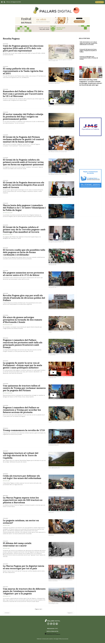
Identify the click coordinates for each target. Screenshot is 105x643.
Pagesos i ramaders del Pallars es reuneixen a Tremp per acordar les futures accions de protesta (22, 410)
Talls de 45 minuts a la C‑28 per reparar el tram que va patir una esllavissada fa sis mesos (88, 43)
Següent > (70, 613)
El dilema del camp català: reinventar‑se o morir (17, 544)
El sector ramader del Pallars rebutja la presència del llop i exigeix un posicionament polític (23, 116)
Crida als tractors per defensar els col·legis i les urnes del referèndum (22, 477)
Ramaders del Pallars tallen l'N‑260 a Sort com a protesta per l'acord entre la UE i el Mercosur (23, 94)
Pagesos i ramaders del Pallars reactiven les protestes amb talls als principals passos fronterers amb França (22, 344)
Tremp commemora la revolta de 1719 (24, 430)
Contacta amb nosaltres (47, 638)
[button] (99, 2)
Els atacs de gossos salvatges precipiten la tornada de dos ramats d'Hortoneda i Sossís (22, 319)
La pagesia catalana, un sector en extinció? (21, 521)
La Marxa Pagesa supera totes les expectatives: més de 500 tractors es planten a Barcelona (22, 500)
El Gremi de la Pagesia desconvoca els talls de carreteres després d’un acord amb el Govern (23, 185)
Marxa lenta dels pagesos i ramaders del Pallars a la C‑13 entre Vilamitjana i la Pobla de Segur (24, 207)
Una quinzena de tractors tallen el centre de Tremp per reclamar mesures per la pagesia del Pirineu (24, 388)
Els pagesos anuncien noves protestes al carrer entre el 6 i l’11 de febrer (23, 273)
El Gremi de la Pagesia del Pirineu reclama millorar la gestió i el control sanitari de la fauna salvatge (23, 139)
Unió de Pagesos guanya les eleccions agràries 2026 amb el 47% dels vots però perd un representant (23, 48)
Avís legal (56, 638)
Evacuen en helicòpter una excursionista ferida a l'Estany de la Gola (89, 58)
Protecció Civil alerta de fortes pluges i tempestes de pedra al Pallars (88, 51)
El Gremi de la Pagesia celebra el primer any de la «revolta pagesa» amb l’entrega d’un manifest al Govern (24, 229)
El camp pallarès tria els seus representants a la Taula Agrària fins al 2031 (23, 71)
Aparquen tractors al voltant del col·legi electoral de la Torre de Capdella (20, 455)
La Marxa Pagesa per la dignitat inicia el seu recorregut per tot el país (23, 567)
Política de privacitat (63, 638)
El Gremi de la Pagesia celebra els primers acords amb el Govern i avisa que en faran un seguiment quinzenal (23, 162)
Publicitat (39, 638)
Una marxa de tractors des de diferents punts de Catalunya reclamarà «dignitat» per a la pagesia (24, 591)
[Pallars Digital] (52, 10)
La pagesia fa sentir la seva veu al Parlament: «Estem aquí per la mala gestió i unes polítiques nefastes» (22, 365)
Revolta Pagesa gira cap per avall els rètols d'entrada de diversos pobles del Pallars (24, 298)
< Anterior (7, 613)
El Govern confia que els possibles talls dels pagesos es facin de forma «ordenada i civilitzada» (24, 252)
